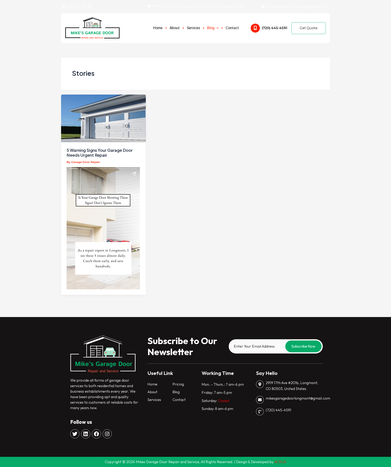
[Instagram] (83, 6)
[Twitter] (64, 6)
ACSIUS (280, 461)
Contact (179, 399)
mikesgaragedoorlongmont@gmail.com (297, 6)
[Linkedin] (70, 6)
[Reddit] (90, 6)
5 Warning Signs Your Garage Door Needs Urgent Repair (100, 153)
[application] (216, 28)
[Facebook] (77, 6)
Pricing (178, 384)
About (152, 392)
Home (152, 384)
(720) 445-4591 (274, 28)
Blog (176, 392)
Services (154, 399)
